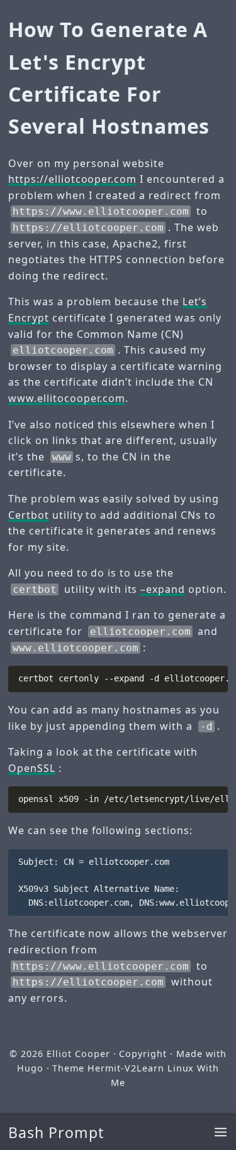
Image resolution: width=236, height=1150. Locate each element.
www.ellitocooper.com (66, 398)
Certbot (28, 515)
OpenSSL (31, 768)
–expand (162, 589)
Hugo (30, 1068)
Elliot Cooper (78, 1054)
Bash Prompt (56, 1132)
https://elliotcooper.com (72, 179)
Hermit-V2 (112, 1068)
